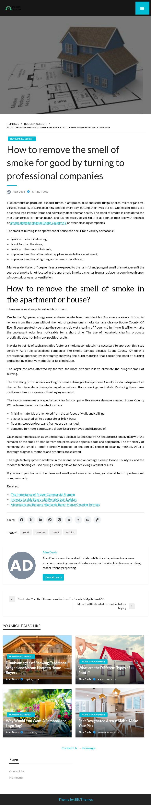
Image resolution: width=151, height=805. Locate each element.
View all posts (53, 577)
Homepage (13, 124)
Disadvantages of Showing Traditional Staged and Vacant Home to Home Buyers (37, 668)
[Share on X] (31, 520)
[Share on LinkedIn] (40, 520)
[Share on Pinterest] (59, 520)
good (26, 532)
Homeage (88, 748)
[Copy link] (97, 520)
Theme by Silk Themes (75, 799)
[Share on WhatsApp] (50, 520)
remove (40, 532)
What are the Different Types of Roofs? (104, 670)
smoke (70, 532)
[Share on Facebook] (21, 520)
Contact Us (69, 748)
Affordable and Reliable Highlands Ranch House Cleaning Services (55, 504)
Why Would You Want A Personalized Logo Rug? (36, 723)
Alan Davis (19, 191)
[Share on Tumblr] (78, 520)
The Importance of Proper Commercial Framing (43, 494)
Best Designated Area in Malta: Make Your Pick (108, 723)
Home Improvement (35, 124)
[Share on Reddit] (69, 520)
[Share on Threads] (87, 520)
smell (55, 532)
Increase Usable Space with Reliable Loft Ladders (44, 499)
